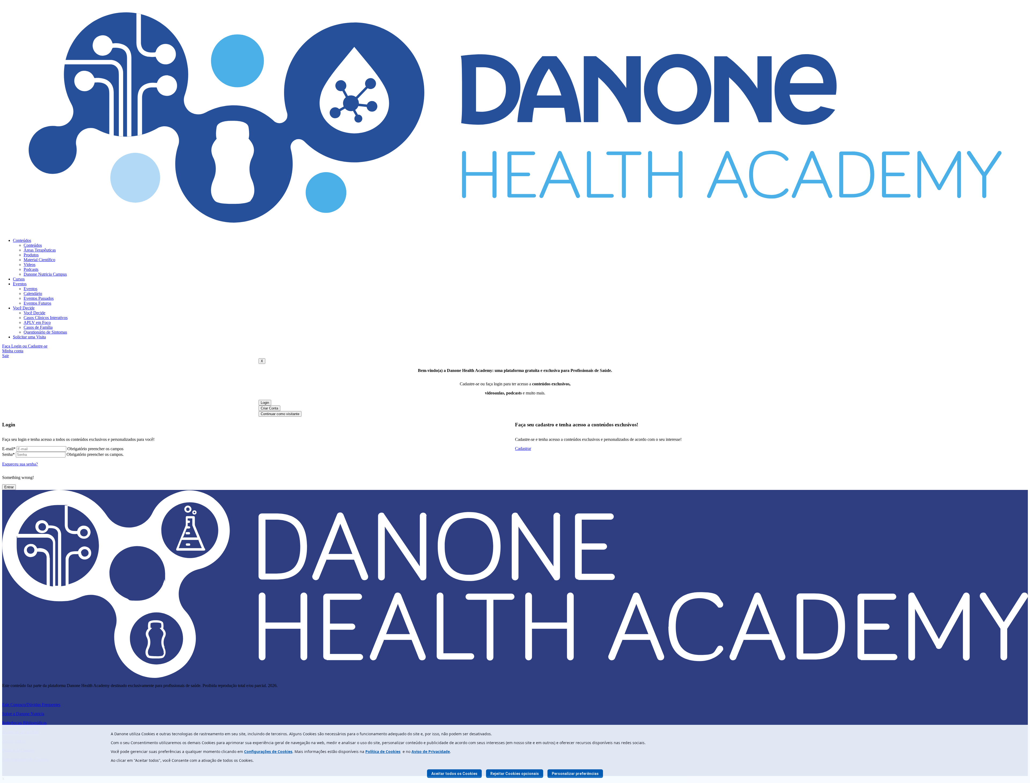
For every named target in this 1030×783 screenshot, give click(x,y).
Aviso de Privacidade (430, 751)
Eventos (20, 284)
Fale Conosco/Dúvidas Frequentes (31, 704)
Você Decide (24, 308)
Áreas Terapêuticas (40, 250)
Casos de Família (38, 327)
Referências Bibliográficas (24, 723)
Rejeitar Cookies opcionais (514, 773)
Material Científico (39, 259)
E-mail (9, 448)
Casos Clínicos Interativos (46, 317)
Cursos (19, 279)
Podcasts (31, 269)
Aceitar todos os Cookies (454, 773)
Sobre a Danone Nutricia (23, 713)
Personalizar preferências (575, 773)
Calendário (33, 293)
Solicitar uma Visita (29, 337)
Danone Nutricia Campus (45, 274)
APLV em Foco (37, 322)
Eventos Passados (39, 298)
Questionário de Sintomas (45, 332)
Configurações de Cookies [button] (268, 751)
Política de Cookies (382, 751)
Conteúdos (22, 240)
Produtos (31, 255)
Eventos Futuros (37, 303)
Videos (29, 264)
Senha (8, 454)
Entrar (9, 487)
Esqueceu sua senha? (20, 464)
